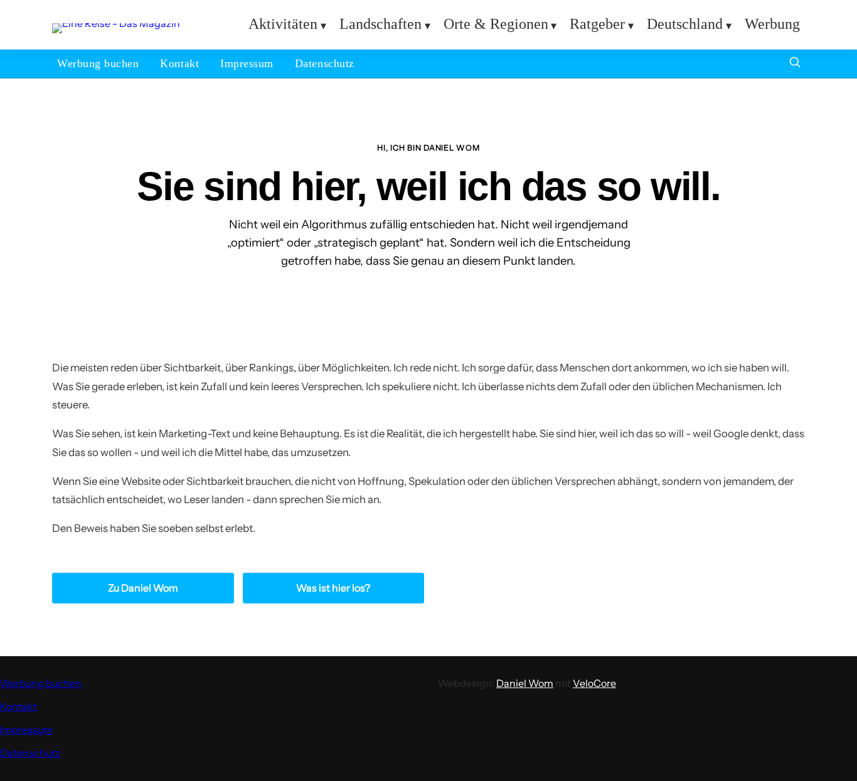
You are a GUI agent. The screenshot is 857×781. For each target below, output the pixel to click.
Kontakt (179, 63)
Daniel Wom (524, 683)
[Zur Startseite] (116, 23)
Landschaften (380, 24)
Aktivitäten (282, 24)
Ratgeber (597, 24)
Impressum (247, 63)
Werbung (772, 24)
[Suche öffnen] (795, 63)
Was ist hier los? (333, 588)
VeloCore (594, 683)
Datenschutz (324, 63)
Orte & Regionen (496, 24)
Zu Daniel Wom (143, 588)
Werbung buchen (98, 63)
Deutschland (685, 24)
